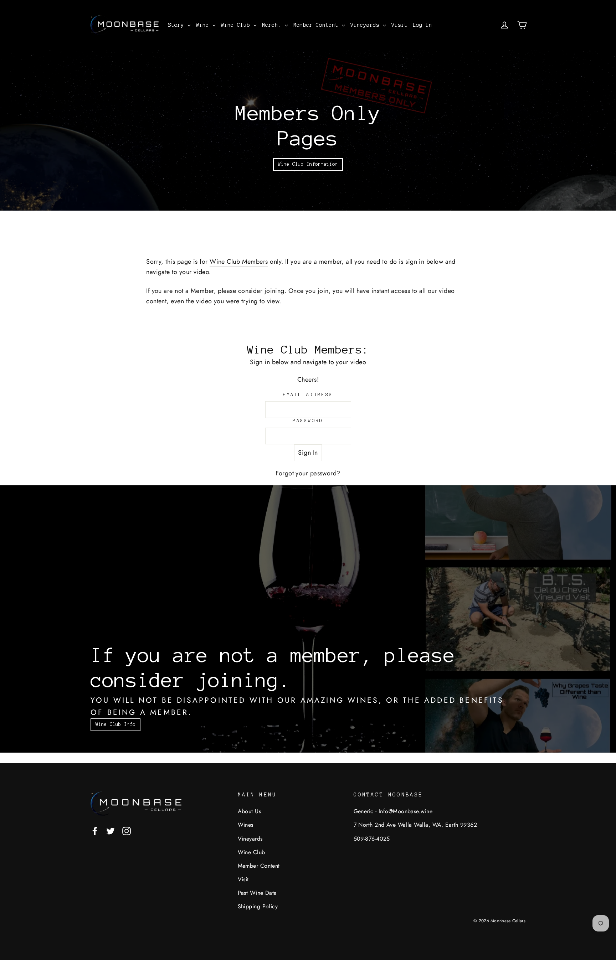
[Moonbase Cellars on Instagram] (126, 830)
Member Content (259, 866)
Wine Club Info (115, 724)
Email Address (308, 394)
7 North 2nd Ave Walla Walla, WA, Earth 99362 (415, 825)
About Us (249, 811)
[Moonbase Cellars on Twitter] (110, 830)
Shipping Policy (258, 906)
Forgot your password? (308, 473)
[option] (308, 130)
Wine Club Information (308, 164)
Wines (245, 825)
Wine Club (251, 852)
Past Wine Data (257, 893)
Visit (243, 879)
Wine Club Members (239, 261)
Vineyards (250, 839)
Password (308, 420)
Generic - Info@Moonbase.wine (393, 811)
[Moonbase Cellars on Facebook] (95, 830)
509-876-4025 (372, 839)
